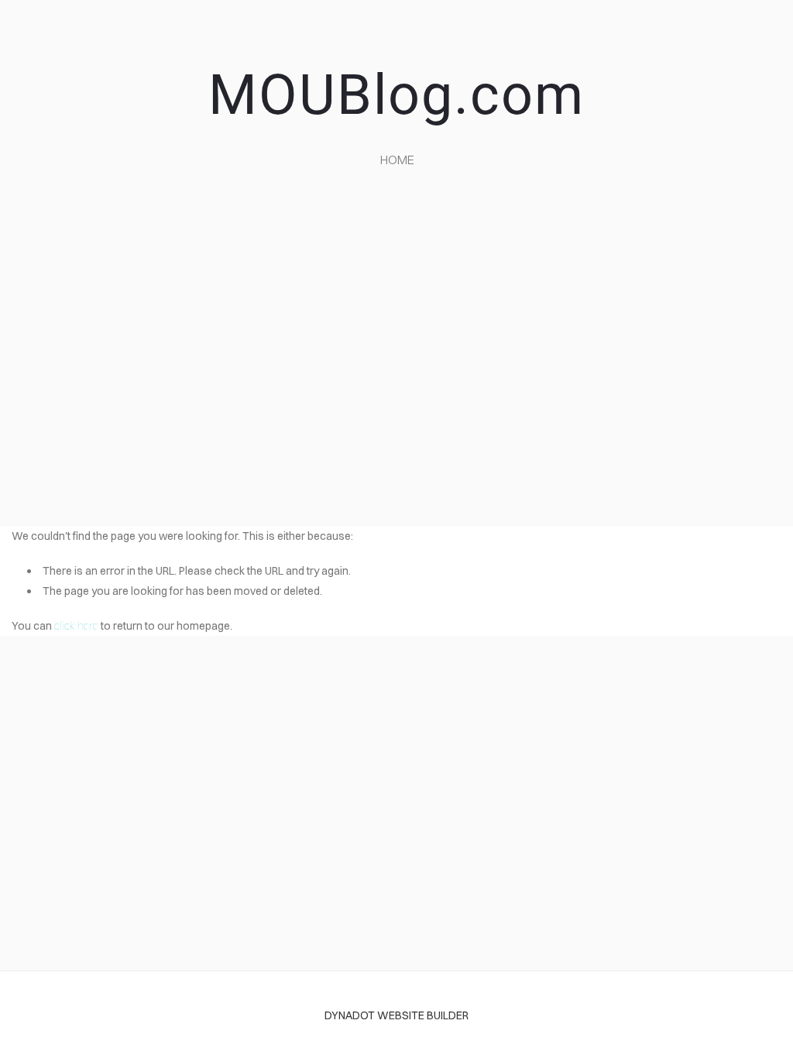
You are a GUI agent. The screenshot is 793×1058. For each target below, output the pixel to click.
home (397, 159)
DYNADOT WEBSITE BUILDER (396, 1015)
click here (76, 626)
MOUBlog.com (396, 95)
